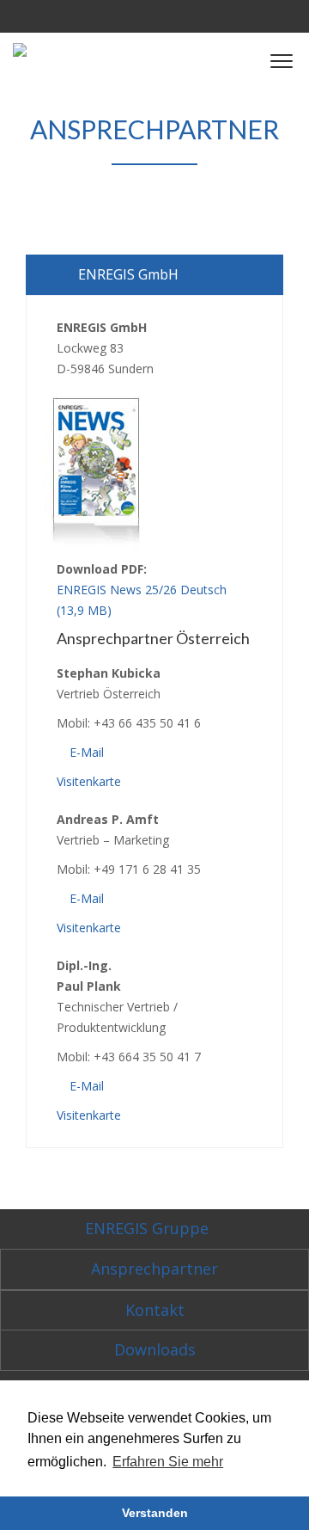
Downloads (155, 1349)
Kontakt (155, 1310)
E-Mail (85, 752)
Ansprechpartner (154, 1268)
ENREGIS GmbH (128, 274)
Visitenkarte (89, 781)
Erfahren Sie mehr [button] (167, 1461)
